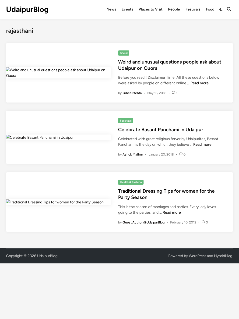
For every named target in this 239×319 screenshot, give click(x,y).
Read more (199, 83)
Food (210, 9)
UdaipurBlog (27, 9)
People (174, 9)
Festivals (193, 9)
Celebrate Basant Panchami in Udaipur (160, 129)
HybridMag (223, 256)
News (111, 9)
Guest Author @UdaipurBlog (144, 222)
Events (127, 9)
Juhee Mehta (132, 93)
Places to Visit (150, 9)
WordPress (197, 256)
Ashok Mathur (133, 154)
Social (124, 53)
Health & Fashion (131, 182)
